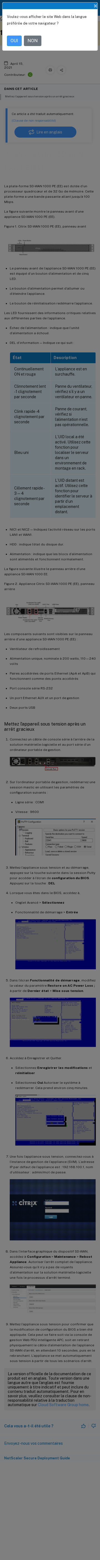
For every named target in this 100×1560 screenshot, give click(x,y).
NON (33, 40)
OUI (14, 40)
